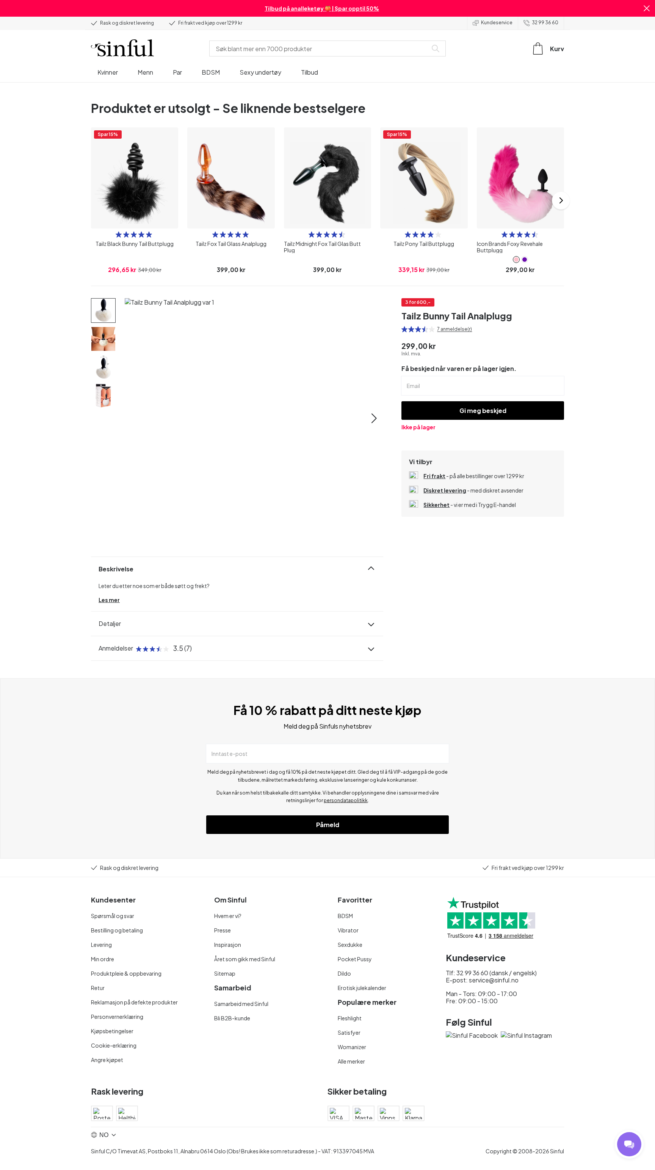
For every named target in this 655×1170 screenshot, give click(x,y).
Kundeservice (496, 22)
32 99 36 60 (545, 22)
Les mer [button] (109, 599)
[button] (647, 8)
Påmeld (327, 825)
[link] (516, 259)
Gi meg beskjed (482, 411)
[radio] (119, 234)
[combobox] (320, 48)
